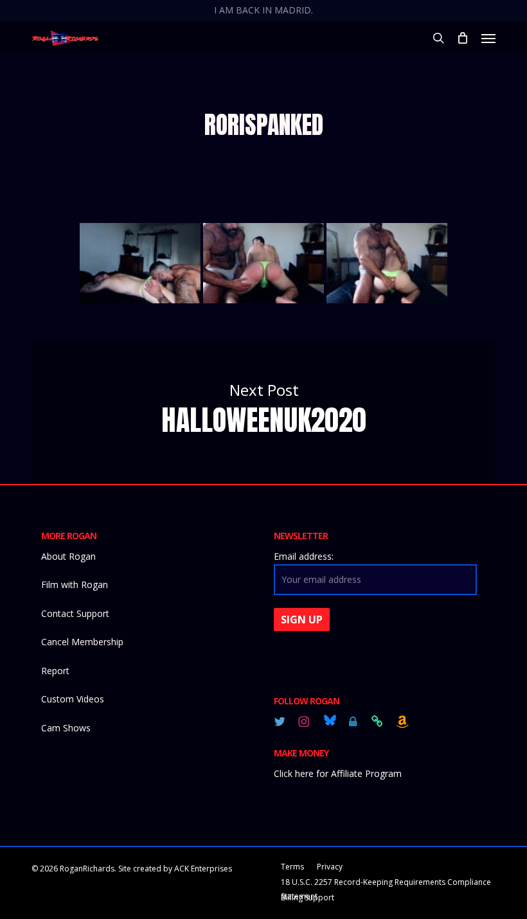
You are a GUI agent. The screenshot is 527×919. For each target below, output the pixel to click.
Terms (292, 866)
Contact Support (75, 613)
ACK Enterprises (203, 868)
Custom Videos (72, 699)
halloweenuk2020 (263, 411)
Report (55, 671)
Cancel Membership (82, 642)
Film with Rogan (74, 584)
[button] (488, 37)
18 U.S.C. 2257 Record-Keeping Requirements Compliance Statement (386, 884)
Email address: (304, 556)
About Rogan (68, 556)
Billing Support (307, 897)
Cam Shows (66, 728)
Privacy (330, 866)
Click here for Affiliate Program (338, 773)
